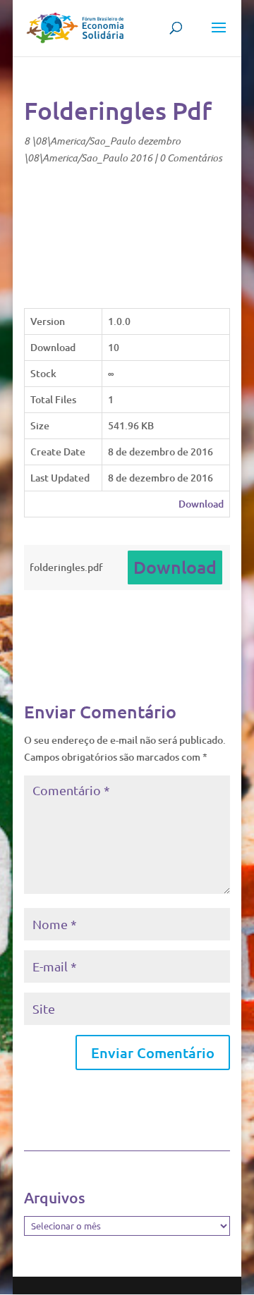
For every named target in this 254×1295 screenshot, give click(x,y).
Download (201, 503)
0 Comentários (190, 157)
